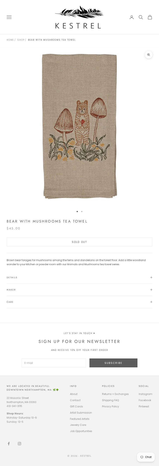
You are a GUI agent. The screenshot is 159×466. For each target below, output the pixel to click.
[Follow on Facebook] (9, 444)
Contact (75, 400)
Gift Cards (76, 406)
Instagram (145, 394)
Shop (20, 39)
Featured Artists (79, 419)
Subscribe (113, 363)
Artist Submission (81, 412)
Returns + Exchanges (115, 394)
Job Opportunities (81, 431)
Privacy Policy (110, 406)
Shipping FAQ (110, 400)
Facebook (145, 400)
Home (10, 39)
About (73, 394)
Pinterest (144, 406)
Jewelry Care (78, 425)
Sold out (79, 242)
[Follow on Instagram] (19, 444)
